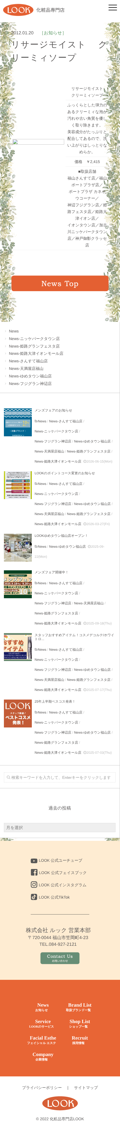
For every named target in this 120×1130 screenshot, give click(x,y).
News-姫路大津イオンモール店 (36, 353)
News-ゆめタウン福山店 (30, 376)
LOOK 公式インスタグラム (63, 885)
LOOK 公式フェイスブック (63, 872)
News (14, 331)
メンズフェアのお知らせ (53, 410)
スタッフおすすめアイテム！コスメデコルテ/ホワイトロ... (74, 637)
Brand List (78, 1007)
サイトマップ (86, 1087)
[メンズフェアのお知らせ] (18, 422)
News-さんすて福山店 (28, 361)
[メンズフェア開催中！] (18, 584)
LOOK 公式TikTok (54, 897)
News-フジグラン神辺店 (30, 383)
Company (42, 1056)
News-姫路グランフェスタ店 (34, 346)
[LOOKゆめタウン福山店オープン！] (18, 548)
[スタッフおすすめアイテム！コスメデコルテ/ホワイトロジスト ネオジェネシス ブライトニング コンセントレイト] (18, 647)
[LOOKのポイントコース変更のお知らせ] (18, 485)
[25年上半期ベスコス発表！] (18, 713)
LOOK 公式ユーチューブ (60, 860)
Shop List (79, 1023)
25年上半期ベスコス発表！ (55, 701)
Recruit (80, 1040)
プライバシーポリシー (42, 1087)
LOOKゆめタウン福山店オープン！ (61, 536)
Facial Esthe (41, 1040)
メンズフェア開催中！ (52, 572)
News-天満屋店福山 (26, 368)
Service (41, 1023)
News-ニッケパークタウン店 (34, 338)
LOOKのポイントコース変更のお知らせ (65, 473)
